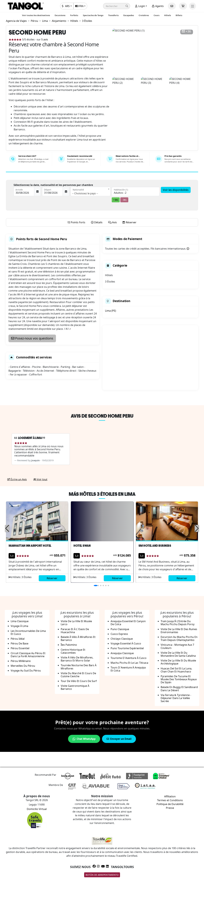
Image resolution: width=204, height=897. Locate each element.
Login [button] (141, 6)
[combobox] (90, 191)
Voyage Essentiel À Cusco (126, 643)
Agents (159, 6)
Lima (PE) (110, 310)
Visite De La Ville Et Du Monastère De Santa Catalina (178, 654)
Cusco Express (119, 634)
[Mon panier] (183, 6)
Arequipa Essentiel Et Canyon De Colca (128, 622)
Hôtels (167, 15)
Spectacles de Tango (93, 15)
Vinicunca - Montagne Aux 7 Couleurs (177, 646)
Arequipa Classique (122, 653)
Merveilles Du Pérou (23, 665)
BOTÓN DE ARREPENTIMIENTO (102, 874)
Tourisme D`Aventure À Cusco (128, 658)
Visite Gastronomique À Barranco (75, 687)
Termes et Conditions (170, 800)
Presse (170, 808)
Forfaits (74, 15)
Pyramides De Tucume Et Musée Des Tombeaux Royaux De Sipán (179, 679)
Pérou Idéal (18, 638)
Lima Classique (20, 621)
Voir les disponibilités (176, 190)
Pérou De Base (19, 643)
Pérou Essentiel (20, 648)
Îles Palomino (69, 644)
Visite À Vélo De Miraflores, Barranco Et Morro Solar (77, 659)
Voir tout (41, 479)
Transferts (113, 15)
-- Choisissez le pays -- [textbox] (85, 193)
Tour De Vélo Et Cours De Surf (79, 681)
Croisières (144, 15)
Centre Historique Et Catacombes (73, 651)
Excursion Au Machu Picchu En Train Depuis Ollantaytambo (179, 638)
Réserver (52, 578)
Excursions (60, 15)
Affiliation (170, 796)
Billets (179, 15)
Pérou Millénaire (21, 661)
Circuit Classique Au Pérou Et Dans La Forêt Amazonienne (28, 654)
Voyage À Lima (19, 626)
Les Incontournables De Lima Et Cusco (28, 632)
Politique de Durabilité (170, 804)
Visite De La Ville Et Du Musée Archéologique (178, 662)
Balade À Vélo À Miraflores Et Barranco (78, 638)
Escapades (128, 15)
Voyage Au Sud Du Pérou (26, 670)
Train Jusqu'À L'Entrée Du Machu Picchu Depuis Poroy (177, 622)
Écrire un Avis (18, 479)
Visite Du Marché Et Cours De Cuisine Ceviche (78, 674)
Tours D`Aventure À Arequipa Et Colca (128, 669)
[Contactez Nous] (172, 6)
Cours (156, 15)
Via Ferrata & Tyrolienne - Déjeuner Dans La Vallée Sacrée (176, 698)
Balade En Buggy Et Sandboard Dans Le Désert (179, 688)
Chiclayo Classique (122, 638)
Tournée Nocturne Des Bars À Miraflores (78, 667)
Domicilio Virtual (37, 809)
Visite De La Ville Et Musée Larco (76, 622)
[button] (116, 6)
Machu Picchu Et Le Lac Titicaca (129, 662)
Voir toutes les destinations (36, 15)
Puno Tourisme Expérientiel (127, 648)
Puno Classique (120, 629)
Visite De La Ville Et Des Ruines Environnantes (179, 630)
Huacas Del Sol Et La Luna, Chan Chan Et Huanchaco (176, 670)
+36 (188, 31)
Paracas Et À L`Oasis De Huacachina (75, 630)
